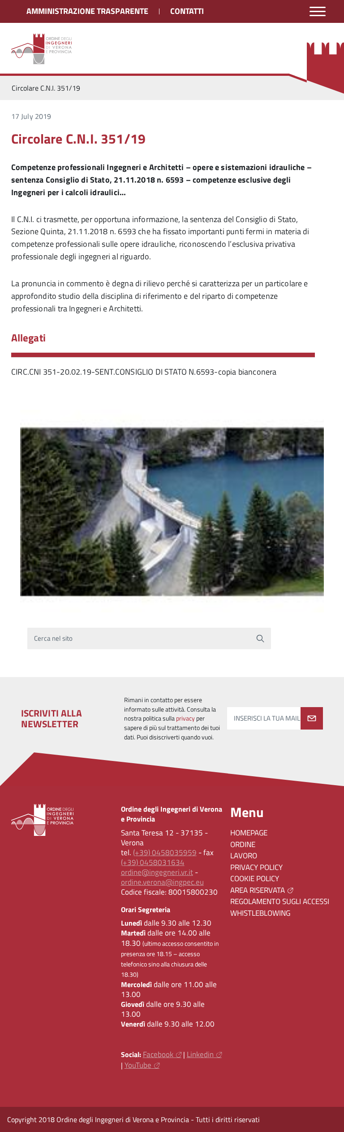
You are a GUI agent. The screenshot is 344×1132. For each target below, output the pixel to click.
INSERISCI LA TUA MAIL (267, 718)
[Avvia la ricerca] (260, 638)
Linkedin (200, 1054)
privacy (185, 718)
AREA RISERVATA (257, 890)
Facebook (158, 1054)
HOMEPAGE (248, 833)
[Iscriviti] (312, 718)
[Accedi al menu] (318, 11)
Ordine (242, 844)
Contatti (187, 11)
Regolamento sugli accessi (279, 901)
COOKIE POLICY (254, 878)
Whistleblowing (260, 913)
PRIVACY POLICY (256, 867)
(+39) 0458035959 (165, 852)
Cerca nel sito (53, 638)
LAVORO (243, 855)
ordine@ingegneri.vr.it (157, 872)
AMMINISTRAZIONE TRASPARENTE (87, 11)
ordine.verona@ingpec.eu (162, 882)
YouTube (138, 1065)
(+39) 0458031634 (153, 862)
